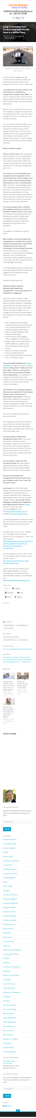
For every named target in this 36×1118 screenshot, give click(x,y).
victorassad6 (19, 36)
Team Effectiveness (9, 1026)
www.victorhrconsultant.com (15, 511)
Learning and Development (12, 967)
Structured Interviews (10, 1005)
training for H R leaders (10, 1039)
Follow (7, 829)
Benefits (5, 852)
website (27, 504)
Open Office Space (9, 984)
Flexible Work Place (9, 625)
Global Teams (7, 937)
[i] (11, 104)
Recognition (7, 997)
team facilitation (8, 1030)
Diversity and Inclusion (10, 895)
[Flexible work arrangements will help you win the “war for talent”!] (23, 675)
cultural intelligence (9, 878)
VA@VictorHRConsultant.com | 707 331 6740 (17, 12)
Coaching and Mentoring (11, 861)
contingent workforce (10, 869)
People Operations (9, 988)
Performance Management (12, 992)
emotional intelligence (10, 899)
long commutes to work (10, 640)
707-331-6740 (7, 1063)
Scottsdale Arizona (9, 1061)
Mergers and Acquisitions (11, 975)
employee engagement (10, 903)
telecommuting (23, 640)
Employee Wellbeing (9, 916)
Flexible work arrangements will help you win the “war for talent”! (22, 685)
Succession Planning (9, 1009)
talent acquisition (8, 1013)
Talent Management (22, 625)
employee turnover (9, 912)
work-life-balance (8, 628)
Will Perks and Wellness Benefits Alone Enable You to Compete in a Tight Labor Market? (8, 712)
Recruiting (6, 1001)
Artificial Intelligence (9, 848)
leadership (6, 963)
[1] (27, 330)
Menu (18, 18)
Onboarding (7, 979)
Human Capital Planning (10, 954)
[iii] (22, 358)
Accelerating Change (9, 844)
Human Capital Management (12, 950)
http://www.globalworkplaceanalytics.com (16, 580)
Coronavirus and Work (10, 873)
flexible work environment (11, 637)
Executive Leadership (10, 920)
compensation (7, 865)
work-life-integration (9, 1052)
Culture (5, 882)
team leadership (8, 1035)
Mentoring (6, 971)
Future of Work (8, 929)
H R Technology (8, 941)
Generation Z (7, 933)
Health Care (7, 946)
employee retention (9, 907)
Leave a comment (9, 38)
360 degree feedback (10, 839)
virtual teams (7, 1043)
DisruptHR (6, 890)
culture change (7, 886)
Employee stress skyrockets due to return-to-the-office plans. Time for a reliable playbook (8, 686)
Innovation (6, 958)
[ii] (15, 119)
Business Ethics (8, 856)
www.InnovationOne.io (20, 514)
